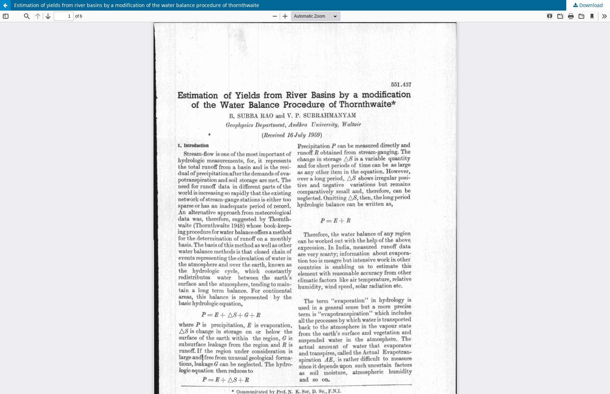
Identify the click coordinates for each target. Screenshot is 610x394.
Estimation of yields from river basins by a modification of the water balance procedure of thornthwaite (136, 5)
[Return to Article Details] (5, 5)
